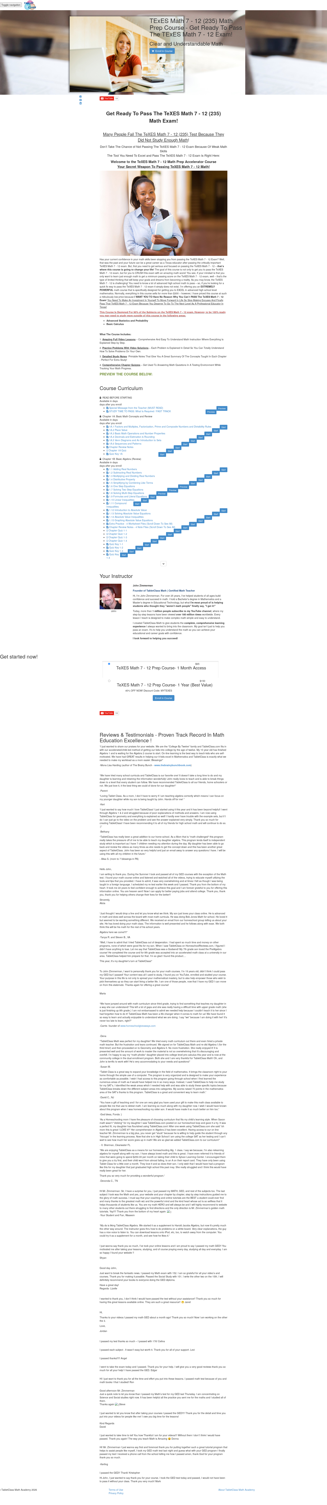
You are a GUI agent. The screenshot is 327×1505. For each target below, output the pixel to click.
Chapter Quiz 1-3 (117, 537)
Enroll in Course (163, 698)
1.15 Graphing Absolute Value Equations (131, 520)
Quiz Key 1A (115, 453)
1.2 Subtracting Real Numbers (125, 472)
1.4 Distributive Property (122, 479)
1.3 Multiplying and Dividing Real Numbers (132, 476)
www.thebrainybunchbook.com (172, 765)
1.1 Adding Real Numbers (123, 469)
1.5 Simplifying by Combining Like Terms (131, 482)
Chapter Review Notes (121, 447)
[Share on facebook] (81, 96)
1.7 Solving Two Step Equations (126, 489)
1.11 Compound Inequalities (116, 504)
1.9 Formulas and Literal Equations (128, 496)
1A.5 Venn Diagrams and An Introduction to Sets (135, 440)
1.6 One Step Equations (122, 486)
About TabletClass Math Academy (236, 1489)
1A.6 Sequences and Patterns (125, 443)
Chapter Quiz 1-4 (117, 540)
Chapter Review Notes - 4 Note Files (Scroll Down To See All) (142, 527)
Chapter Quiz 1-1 (117, 530)
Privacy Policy (116, 1493)
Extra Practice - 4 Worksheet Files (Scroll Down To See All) (141, 523)
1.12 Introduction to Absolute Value (128, 510)
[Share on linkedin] (81, 103)
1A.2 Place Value (118, 430)
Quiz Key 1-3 (116, 551)
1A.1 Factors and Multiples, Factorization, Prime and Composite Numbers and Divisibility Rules (160, 426)
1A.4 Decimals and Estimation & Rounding (132, 436)
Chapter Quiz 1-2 (117, 534)
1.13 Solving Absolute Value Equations (130, 513)
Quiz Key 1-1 (116, 544)
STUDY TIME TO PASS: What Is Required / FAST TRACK (140, 411)
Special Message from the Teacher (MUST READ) (136, 407)
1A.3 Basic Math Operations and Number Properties (137, 433)
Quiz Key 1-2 (116, 547)
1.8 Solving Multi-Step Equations (126, 493)
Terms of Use (116, 1489)
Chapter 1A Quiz (117, 450)
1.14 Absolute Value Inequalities (126, 516)
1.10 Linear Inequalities (121, 499)
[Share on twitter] (81, 100)
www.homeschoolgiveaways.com (138, 1025)
